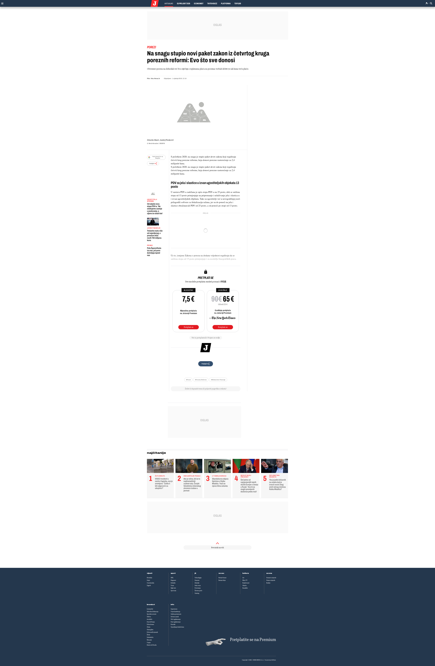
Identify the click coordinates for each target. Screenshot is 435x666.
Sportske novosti (151, 614)
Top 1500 (237, 3)
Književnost (245, 583)
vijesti (149, 573)
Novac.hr (157, 78)
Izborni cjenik (175, 617)
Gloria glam (150, 630)
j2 (195, 573)
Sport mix (173, 591)
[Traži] (431, 3)
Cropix (149, 642)
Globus (149, 617)
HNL (172, 578)
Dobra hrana (150, 624)
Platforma (226, 3)
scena (269, 573)
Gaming (197, 593)
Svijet (148, 580)
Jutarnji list (150, 609)
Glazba (244, 585)
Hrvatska (149, 578)
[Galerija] (193, 111)
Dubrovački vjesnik (152, 632)
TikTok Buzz (212, 3)
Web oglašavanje (176, 619)
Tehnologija (198, 578)
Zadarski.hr (150, 637)
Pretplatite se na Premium (253, 639)
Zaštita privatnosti (176, 614)
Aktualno (168, 3)
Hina (152, 78)
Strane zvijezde (270, 580)
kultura (245, 573)
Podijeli (151, 163)
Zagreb (149, 585)
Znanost (197, 580)
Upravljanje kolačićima (177, 627)
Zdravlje (197, 583)
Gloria (148, 627)
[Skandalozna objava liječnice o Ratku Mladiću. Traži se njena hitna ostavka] (217, 466)
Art (243, 578)
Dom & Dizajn (151, 622)
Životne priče (198, 591)
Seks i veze (198, 585)
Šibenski (149, 640)
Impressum (174, 609)
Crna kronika (150, 583)
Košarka (173, 583)
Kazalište (245, 588)
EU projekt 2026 (183, 3)
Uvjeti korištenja (175, 611)
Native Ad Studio (152, 645)
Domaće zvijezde (271, 578)
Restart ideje (222, 580)
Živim (148, 635)
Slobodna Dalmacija (152, 611)
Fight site (173, 588)
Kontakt (173, 624)
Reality (268, 583)
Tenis (172, 585)
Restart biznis (222, 578)
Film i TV (244, 580)
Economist (198, 3)
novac (221, 573)
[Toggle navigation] (2, 3)
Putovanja (198, 588)
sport (173, 573)
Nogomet (173, 580)
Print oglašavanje (176, 622)
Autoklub (149, 619)
